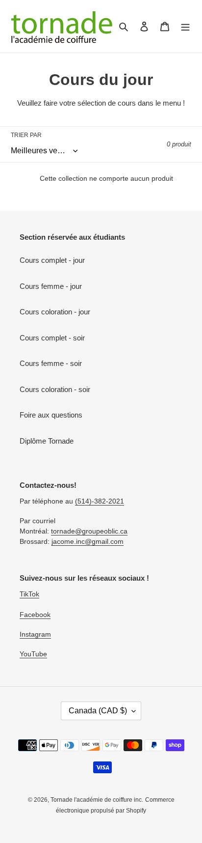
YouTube (33, 654)
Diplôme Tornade (47, 441)
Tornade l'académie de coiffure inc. (96, 799)
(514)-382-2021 (99, 501)
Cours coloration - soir (55, 389)
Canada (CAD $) (98, 710)
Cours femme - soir (51, 363)
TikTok (29, 594)
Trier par (26, 135)
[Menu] (185, 26)
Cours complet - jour (52, 260)
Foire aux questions (51, 415)
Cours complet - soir (52, 338)
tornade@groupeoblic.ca (89, 531)
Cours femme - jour (51, 286)
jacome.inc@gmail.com (87, 541)
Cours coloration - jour (55, 312)
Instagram (35, 634)
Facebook (35, 614)
